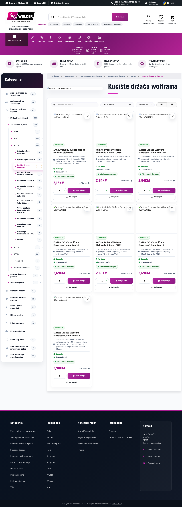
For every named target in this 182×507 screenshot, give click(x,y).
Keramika (78, 24)
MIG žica (66, 24)
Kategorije (69, 76)
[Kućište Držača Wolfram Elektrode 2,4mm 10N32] (114, 219)
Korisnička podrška (86, 431)
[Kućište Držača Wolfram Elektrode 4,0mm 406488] (71, 309)
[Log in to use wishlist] (87, 116)
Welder (50, 481)
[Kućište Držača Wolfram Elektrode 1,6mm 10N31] (71, 219)
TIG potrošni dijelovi (116, 76)
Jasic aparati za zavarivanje (22, 437)
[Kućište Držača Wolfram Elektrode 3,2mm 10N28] (156, 219)
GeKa (49, 431)
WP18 (133, 76)
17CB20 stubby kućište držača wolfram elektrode (69, 151)
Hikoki (50, 437)
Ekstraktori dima (17, 481)
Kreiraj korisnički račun (88, 443)
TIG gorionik (54, 24)
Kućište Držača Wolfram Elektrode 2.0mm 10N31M (152, 151)
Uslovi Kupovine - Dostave (120, 437)
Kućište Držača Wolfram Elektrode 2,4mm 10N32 (109, 244)
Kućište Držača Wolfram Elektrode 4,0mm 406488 (66, 334)
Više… (12, 487)
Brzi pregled (73, 197)
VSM (49, 468)
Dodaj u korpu (80, 190)
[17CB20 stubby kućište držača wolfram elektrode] (71, 126)
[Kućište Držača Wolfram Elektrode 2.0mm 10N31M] (156, 126)
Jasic (49, 450)
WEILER (50, 475)
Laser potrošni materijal (112, 24)
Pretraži (120, 17)
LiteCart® (117, 503)
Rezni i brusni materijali (20, 462)
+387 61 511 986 (154, 449)
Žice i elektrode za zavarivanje (23, 431)
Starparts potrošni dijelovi (91, 76)
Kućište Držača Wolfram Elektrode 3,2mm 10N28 (151, 244)
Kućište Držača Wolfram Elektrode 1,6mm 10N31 (66, 244)
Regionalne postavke (87, 437)
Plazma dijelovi (92, 24)
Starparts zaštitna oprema (21, 456)
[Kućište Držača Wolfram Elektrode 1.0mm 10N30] (114, 126)
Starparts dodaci (17, 450)
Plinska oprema (17, 475)
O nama (112, 431)
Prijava (81, 450)
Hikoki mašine (16, 468)
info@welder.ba (153, 463)
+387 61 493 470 (154, 456)
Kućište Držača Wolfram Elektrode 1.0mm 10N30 (109, 151)
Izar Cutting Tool (54, 443)
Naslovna (55, 76)
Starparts (51, 462)
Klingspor (51, 456)
